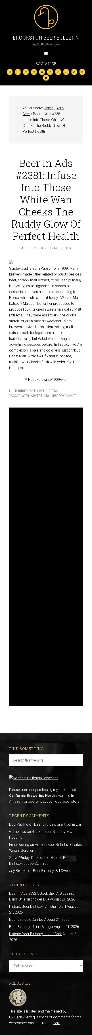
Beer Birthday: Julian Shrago (31, 927)
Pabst (71, 396)
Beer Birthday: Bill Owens (52, 871)
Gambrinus (17, 831)
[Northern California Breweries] (33, 778)
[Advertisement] (46, 556)
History (58, 396)
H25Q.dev (16, 1017)
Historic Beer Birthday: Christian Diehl (37, 906)
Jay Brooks (18, 871)
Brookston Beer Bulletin (46, 38)
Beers (53, 391)
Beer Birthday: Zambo (26, 919)
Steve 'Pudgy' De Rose (27, 858)
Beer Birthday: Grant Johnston (57, 824)
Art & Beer (38, 391)
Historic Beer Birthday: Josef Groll (35, 934)
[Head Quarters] (18, 1005)
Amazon (15, 801)
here (56, 1023)
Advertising (40, 396)
